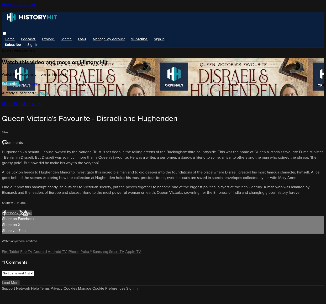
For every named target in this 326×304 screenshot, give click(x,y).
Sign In (32, 44)
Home (10, 39)
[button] (4, 33)
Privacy (57, 288)
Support (8, 288)
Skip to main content (19, 4)
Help (35, 288)
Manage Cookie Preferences (102, 288)
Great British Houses (22, 103)
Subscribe (10, 83)
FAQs (82, 39)
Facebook (10, 213)
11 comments (12, 142)
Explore (48, 39)
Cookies (70, 288)
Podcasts (28, 39)
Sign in (159, 39)
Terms (45, 288)
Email (27, 213)
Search (66, 39)
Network (23, 288)
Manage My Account (109, 39)
